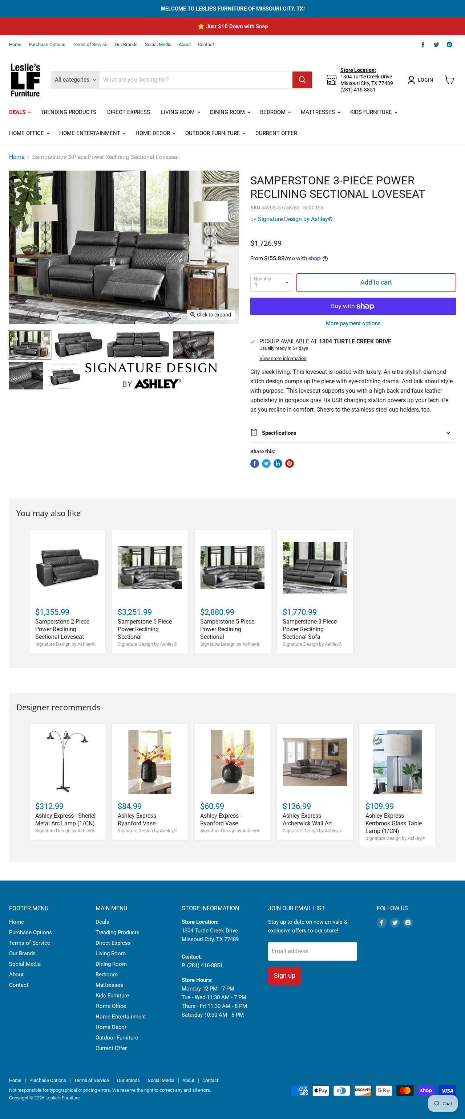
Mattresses (318, 112)
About (185, 44)
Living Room (178, 112)
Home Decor (153, 133)
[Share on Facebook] (254, 463)
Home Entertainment (90, 133)
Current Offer (276, 133)
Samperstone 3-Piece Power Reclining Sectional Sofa (310, 629)
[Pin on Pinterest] (289, 463)
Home (15, 44)
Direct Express (128, 112)
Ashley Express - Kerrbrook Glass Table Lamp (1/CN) (393, 823)
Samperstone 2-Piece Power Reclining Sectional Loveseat (62, 629)
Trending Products (68, 112)
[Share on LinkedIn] (278, 463)
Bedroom (273, 112)
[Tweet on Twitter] (266, 463)
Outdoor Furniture (213, 133)
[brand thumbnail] (151, 376)
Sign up (284, 975)
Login (425, 80)
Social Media (158, 44)
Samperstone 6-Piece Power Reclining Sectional (145, 629)
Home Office (27, 133)
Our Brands (126, 44)
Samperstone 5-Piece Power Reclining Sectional (227, 629)
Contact (206, 44)
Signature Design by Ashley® (295, 219)
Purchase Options (47, 44)
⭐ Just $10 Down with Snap (233, 26)
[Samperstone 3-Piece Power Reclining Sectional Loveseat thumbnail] (29, 345)
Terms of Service (90, 44)
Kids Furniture (371, 112)
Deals (18, 112)
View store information (282, 358)
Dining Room (228, 112)
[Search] (302, 80)
